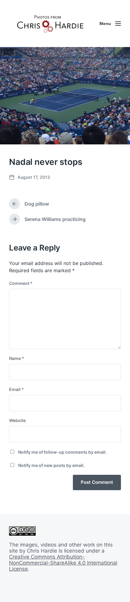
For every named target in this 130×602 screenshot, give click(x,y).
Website (17, 420)
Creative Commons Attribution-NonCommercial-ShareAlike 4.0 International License (63, 563)
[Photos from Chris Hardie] (50, 23)
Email (16, 389)
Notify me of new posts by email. (51, 465)
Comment (21, 283)
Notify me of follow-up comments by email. (62, 452)
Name (16, 358)
